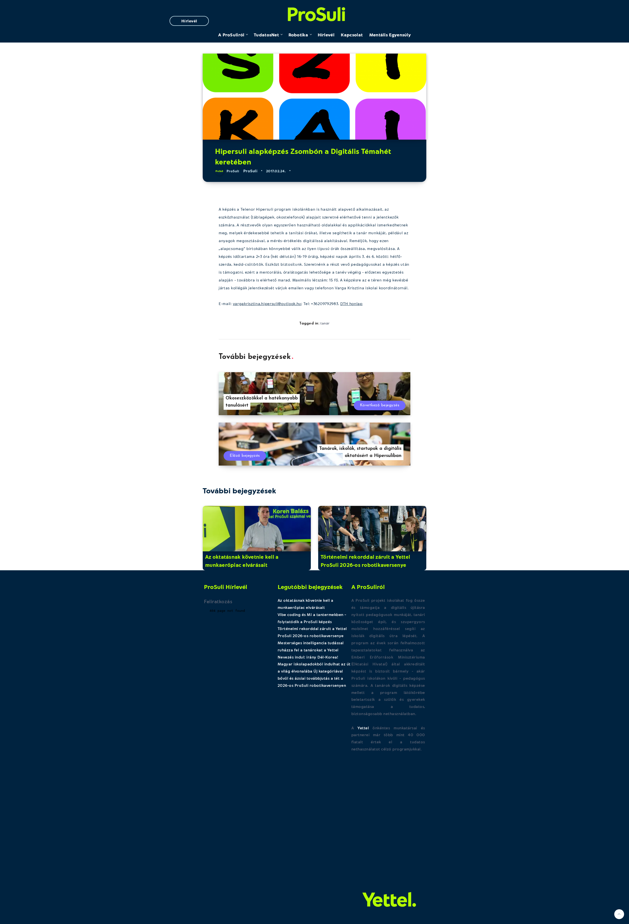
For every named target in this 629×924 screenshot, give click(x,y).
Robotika (298, 34)
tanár (325, 323)
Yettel (363, 727)
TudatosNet (266, 34)
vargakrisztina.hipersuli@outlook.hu (267, 303)
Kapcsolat (352, 34)
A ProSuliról (231, 34)
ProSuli (315, 13)
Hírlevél (189, 20)
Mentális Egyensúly (390, 34)
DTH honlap (351, 303)
